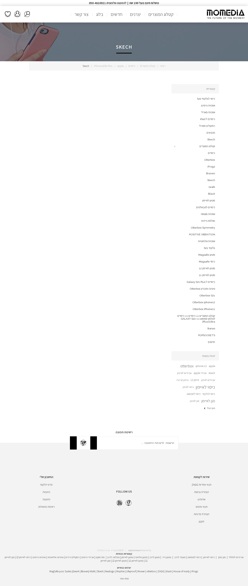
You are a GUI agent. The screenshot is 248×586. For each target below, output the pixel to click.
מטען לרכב (154, 557)
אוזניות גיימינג (208, 105)
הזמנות (46, 499)
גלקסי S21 (209, 248)
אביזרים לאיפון (208, 380)
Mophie (120, 571)
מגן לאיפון (194, 401)
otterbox (187, 366)
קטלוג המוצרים (147, 66)
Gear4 (76, 571)
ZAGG (161, 571)
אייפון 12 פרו (183, 380)
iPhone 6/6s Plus (103, 66)
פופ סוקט (100, 557)
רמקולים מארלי (207, 125)
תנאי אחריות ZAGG (201, 484)
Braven (210, 173)
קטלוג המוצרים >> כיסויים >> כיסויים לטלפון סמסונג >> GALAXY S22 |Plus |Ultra (196, 318)
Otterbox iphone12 (203, 302)
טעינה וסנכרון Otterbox (202, 288)
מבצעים (211, 132)
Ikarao (211, 328)
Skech (211, 139)
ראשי (162, 66)
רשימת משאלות (8, 14)
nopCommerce (134, 550)
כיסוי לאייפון (205, 387)
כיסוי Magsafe (207, 261)
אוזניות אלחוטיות (206, 241)
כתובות (46, 492)
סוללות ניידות (208, 220)
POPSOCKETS (206, 335)
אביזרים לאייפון (184, 373)
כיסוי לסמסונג (194, 394)
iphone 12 (201, 366)
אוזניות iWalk (208, 214)
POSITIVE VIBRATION (202, 234)
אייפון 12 (194, 380)
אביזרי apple (200, 373)
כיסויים (131, 66)
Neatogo (110, 571)
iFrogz (211, 166)
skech (211, 373)
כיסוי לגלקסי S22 (206, 98)
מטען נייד (166, 557)
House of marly (181, 571)
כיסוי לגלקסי (208, 394)
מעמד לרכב (180, 557)
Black (211, 193)
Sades (68, 571)
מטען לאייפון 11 (207, 275)
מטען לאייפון (208, 200)
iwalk (212, 187)
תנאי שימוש (202, 506)
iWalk (92, 571)
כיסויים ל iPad (207, 119)
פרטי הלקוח (46, 484)
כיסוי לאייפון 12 (23, 557)
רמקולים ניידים (72, 557)
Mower (141, 571)
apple (212, 366)
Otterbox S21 (207, 295)
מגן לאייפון (208, 400)
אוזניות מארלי (208, 112)
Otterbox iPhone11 (204, 309)
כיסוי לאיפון (188, 387)
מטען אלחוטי (141, 557)
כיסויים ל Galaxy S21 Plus (201, 281)
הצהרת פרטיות (201, 514)
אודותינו (202, 499)
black (169, 571)
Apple (120, 66)
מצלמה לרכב (113, 557)
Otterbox (209, 159)
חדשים (211, 342)
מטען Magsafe (206, 254)
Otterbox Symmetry (203, 227)
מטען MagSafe (56, 571)
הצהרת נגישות (201, 492)
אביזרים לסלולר (236, 557)
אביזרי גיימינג (87, 557)
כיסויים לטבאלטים (205, 207)
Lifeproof (131, 571)
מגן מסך (222, 557)
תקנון (201, 521)
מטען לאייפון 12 (207, 268)
